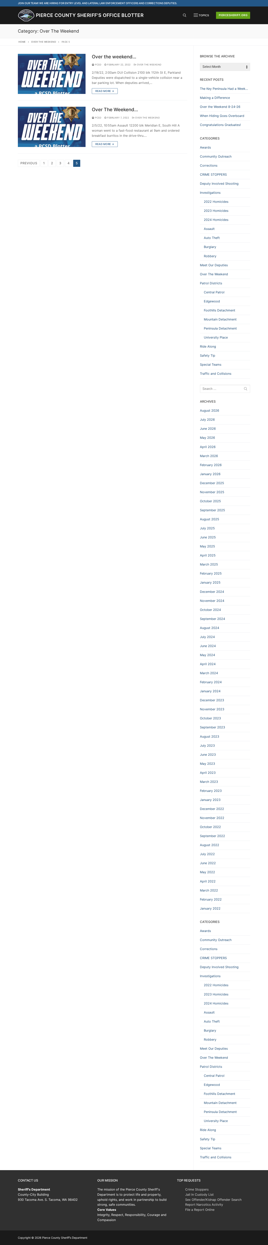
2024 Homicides (216, 220)
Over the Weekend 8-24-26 (220, 107)
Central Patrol (214, 292)
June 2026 (208, 429)
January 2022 (210, 908)
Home (22, 41)
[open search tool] (184, 15)
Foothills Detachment (219, 310)
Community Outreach (216, 156)
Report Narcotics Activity (204, 1204)
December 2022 (212, 809)
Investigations (210, 193)
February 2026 (211, 465)
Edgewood (212, 301)
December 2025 (212, 483)
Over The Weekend (43, 41)
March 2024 (209, 673)
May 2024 (207, 655)
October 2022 (210, 827)
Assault (209, 229)
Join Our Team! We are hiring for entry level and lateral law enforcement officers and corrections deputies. (97, 3)
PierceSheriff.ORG (233, 15)
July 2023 (207, 745)
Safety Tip (207, 355)
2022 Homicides (216, 202)
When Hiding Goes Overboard (222, 116)
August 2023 (209, 736)
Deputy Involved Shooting (219, 183)
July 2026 (207, 419)
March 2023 (209, 782)
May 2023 (207, 764)
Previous (28, 163)
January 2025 (210, 582)
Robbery (210, 256)
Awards (205, 147)
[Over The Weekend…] (52, 127)
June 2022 (208, 863)
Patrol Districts (211, 283)
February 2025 (211, 573)
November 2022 (212, 818)
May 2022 (207, 872)
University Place (216, 337)
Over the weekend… (114, 57)
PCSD (97, 64)
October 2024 (210, 610)
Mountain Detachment (220, 319)
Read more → (104, 91)
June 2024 (208, 646)
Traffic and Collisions (215, 374)
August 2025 (209, 519)
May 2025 (207, 546)
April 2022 (208, 881)
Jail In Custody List (199, 1194)
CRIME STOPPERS (213, 174)
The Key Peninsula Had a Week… (224, 89)
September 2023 (212, 727)
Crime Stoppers (197, 1189)
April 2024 (208, 664)
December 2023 (212, 700)
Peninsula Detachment (220, 328)
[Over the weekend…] (52, 74)
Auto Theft (212, 238)
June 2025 (208, 537)
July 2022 (207, 854)
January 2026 (210, 474)
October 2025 (210, 501)
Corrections (208, 165)
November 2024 (212, 601)
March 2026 (209, 456)
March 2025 (209, 564)
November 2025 (212, 492)
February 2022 (211, 899)
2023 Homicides (216, 211)
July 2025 (207, 528)
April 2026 (208, 447)
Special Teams (210, 364)
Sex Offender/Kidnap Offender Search (213, 1200)
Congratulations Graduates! (220, 125)
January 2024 (210, 691)
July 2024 (207, 637)
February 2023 (211, 791)
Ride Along (208, 346)
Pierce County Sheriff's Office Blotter (90, 15)
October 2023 (210, 718)
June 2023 (208, 755)
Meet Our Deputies (214, 265)
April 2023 (208, 773)
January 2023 (210, 800)
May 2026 (207, 438)
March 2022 (209, 890)
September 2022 (212, 836)
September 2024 (212, 619)
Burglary (210, 247)
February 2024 (211, 682)
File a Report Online (199, 1210)
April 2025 (208, 555)
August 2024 (209, 628)
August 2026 (209, 410)
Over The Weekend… (115, 109)
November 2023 (212, 709)
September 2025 (212, 510)
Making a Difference (215, 98)
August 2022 (209, 845)
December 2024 (212, 592)
